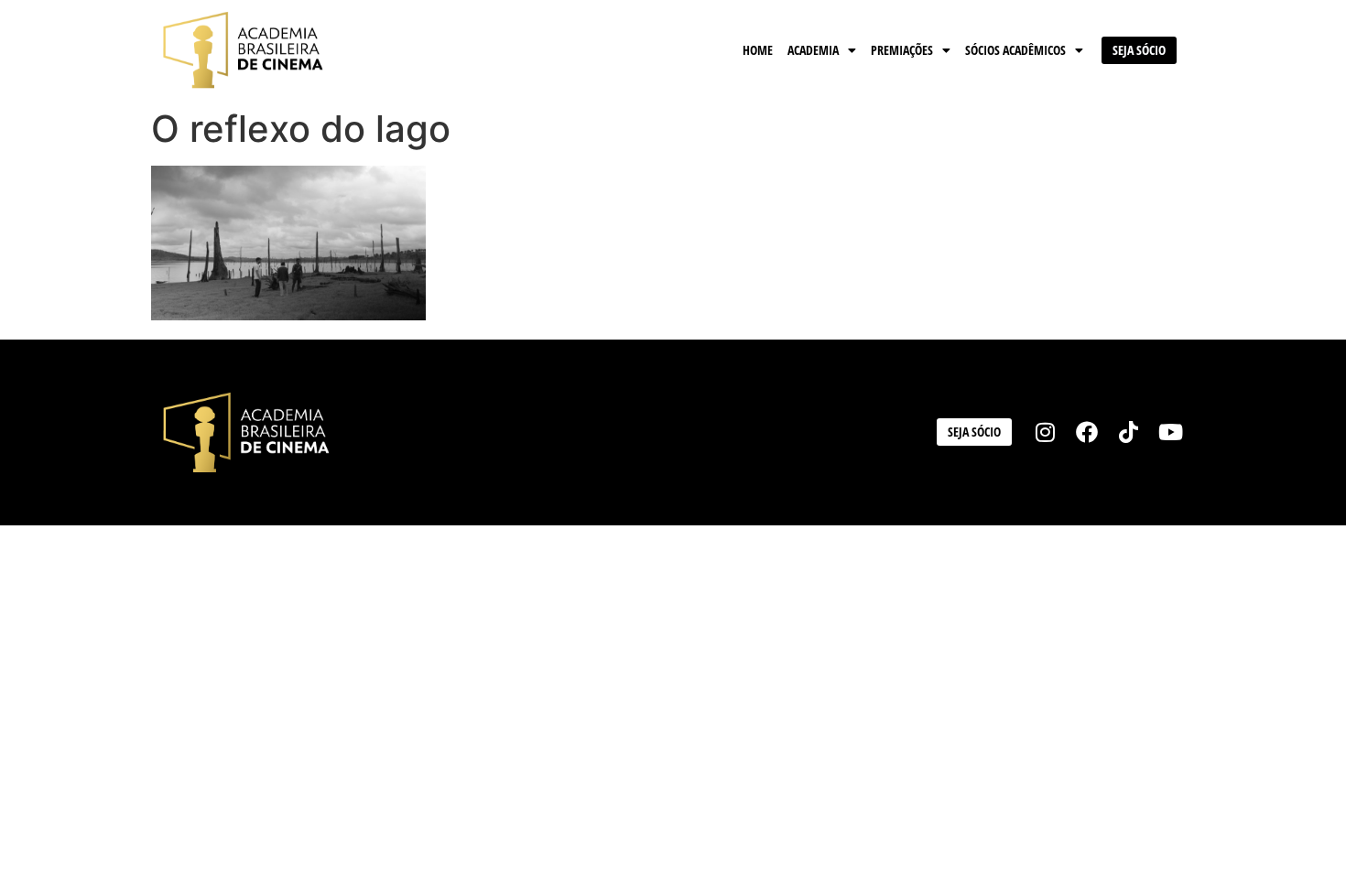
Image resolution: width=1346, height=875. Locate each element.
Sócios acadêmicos (1015, 50)
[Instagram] (1045, 432)
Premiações (902, 50)
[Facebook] (1086, 432)
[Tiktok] (1129, 432)
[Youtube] (1170, 432)
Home (758, 50)
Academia (813, 50)
